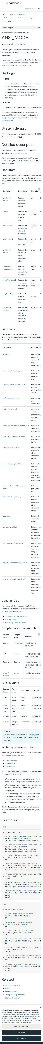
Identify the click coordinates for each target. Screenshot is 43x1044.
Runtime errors (10, 619)
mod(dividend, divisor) (11, 447)
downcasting (10, 763)
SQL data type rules (12, 985)
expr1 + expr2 (8, 239)
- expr (5, 212)
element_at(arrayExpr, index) (14, 384)
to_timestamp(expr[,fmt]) (13, 543)
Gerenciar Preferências (21, 1026)
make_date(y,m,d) (10, 409)
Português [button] (29, 9)
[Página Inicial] (4, 14)
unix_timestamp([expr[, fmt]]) (14, 579)
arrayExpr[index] (9, 280)
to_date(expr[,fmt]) (10, 527)
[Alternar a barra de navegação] (3, 3)
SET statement (15, 115)
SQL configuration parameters (17, 118)
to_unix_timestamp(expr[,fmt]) (15, 563)
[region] (21, 1023)
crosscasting (10, 766)
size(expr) (7, 516)
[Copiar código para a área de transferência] (38, 832)
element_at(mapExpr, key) (13, 371)
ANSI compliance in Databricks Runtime (16, 65)
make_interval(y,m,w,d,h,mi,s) (14, 436)
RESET (7, 988)
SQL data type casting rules (12, 755)
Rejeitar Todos (21, 1032)
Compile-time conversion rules (16, 616)
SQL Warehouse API (12, 998)
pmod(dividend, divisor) (12, 497)
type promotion (11, 760)
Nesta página (8, 28)
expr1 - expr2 (8, 225)
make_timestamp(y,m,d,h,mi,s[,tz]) (16, 425)
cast (13, 737)
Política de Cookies (30, 1016)
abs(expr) (6, 354)
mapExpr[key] (8, 294)
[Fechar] (40, 1007)
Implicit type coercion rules (15, 623)
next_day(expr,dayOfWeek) (13, 464)
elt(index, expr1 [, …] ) (11, 398)
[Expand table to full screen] (39, 189)
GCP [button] (38, 9)
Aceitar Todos (21, 1038)
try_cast (35, 735)
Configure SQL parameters (15, 995)
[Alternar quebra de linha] (35, 832)
